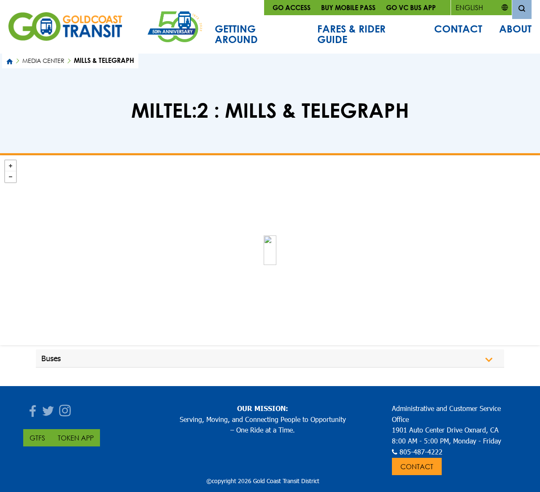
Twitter (48, 408)
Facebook (31, 408)
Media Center (43, 61)
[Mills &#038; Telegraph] (270, 250)
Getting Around (236, 34)
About (515, 29)
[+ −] (270, 250)
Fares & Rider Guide (351, 34)
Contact (458, 29)
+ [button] (10, 165)
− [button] (10, 176)
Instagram (65, 408)
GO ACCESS (291, 7)
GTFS (37, 437)
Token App (76, 437)
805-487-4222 (421, 452)
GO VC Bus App (411, 7)
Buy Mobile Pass (348, 7)
